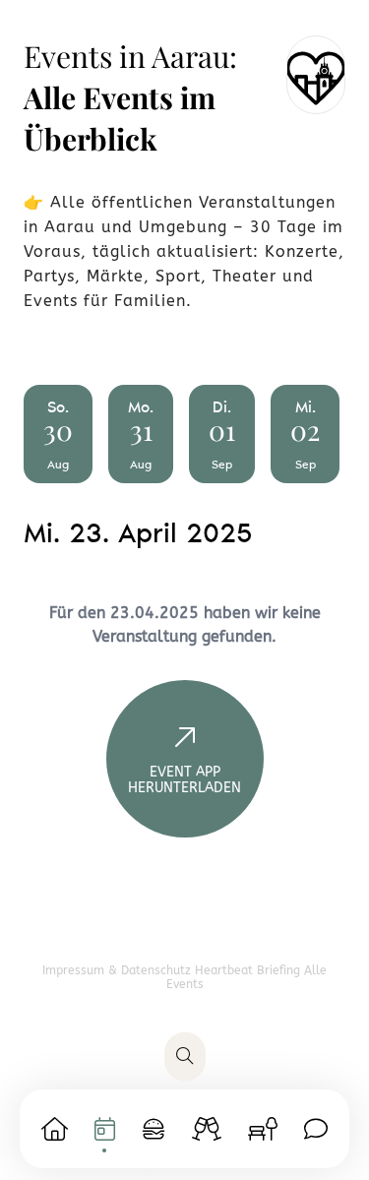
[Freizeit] (262, 1128)
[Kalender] (104, 1128)
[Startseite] (54, 1128)
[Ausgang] (206, 1128)
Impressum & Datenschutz (118, 970)
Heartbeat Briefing (249, 970)
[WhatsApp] (316, 1128)
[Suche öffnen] (185, 1057)
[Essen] (153, 1128)
